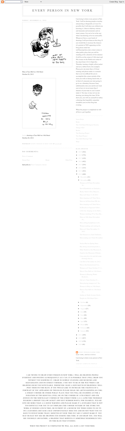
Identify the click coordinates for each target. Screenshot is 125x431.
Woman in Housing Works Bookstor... (88, 275)
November (84, 180)
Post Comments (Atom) (39, 165)
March (82, 324)
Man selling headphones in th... (90, 223)
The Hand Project (81, 136)
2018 (80, 155)
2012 (80, 174)
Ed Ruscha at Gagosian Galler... (90, 207)
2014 (80, 168)
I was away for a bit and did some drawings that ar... (90, 257)
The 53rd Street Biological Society (87, 125)
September (84, 305)
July (82, 312)
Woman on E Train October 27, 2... (91, 268)
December (83, 177)
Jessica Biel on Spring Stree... (89, 243)
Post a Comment (27, 156)
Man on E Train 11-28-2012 (89, 195)
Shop (77, 141)
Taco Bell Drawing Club (84, 139)
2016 (80, 161)
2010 (80, 338)
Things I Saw (80, 127)
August (83, 308)
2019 (80, 152)
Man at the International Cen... (90, 265)
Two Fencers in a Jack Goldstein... (91, 234)
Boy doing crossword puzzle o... (90, 246)
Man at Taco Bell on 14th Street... (91, 271)
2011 (80, 335)
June (82, 315)
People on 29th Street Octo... (89, 298)
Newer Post (26, 160)
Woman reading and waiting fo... (90, 226)
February (83, 328)
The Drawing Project (82, 133)
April (82, 321)
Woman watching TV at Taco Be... (91, 214)
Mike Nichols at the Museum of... (91, 250)
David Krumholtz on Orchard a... (90, 188)
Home (47, 160)
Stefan (24, 135)
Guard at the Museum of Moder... (90, 253)
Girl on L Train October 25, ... (89, 280)
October (83, 302)
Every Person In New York (62, 10)
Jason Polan (80, 119)
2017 (80, 158)
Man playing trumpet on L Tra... (90, 283)
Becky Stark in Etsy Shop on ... (90, 191)
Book (78, 122)
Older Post (68, 160)
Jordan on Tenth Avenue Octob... (90, 295)
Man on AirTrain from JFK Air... (90, 201)
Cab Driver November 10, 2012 (90, 261)
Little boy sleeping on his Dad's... (91, 211)
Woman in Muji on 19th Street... (90, 286)
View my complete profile (86, 363)
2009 (80, 341)
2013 (80, 171)
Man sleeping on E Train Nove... (90, 198)
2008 (80, 344)
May (82, 318)
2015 (80, 164)
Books (78, 130)
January (83, 331)
